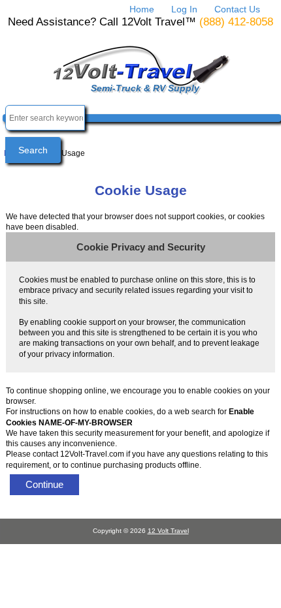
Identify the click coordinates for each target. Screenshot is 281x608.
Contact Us (237, 9)
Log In (184, 9)
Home (141, 9)
